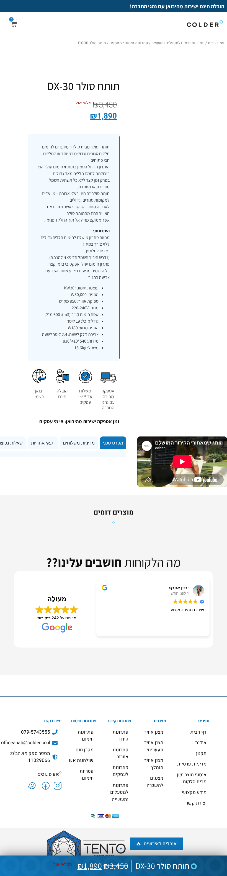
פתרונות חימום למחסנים (128, 43)
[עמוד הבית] (32, 773)
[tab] (113, 442)
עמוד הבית (216, 43)
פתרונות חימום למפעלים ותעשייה (178, 43)
